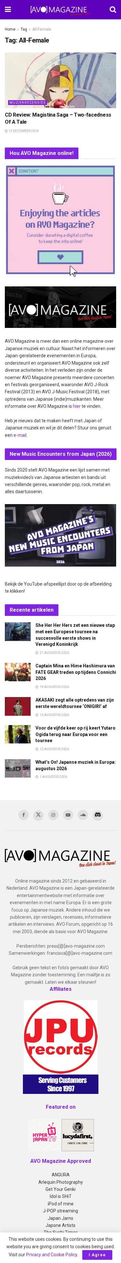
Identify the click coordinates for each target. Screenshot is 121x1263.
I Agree (97, 1254)
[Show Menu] (8, 9)
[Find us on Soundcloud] (83, 815)
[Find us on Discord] (98, 815)
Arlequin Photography (60, 1182)
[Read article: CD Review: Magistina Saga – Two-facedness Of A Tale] (60, 80)
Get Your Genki (60, 1189)
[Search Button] (113, 9)
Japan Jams (60, 1218)
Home (10, 29)
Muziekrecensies (27, 102)
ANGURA (61, 1174)
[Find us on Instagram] (53, 815)
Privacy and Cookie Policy (51, 1254)
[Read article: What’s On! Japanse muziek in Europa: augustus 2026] (18, 768)
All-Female (41, 29)
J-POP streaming (60, 1210)
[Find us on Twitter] (38, 815)
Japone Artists (60, 1225)
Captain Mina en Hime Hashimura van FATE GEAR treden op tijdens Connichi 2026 (75, 672)
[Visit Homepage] (60, 9)
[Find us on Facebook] (23, 815)
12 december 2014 (23, 131)
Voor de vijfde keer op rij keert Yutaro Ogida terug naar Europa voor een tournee (75, 734)
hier (77, 406)
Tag (24, 29)
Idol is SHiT (61, 1196)
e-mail (20, 435)
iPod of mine (61, 1203)
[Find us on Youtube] (68, 815)
